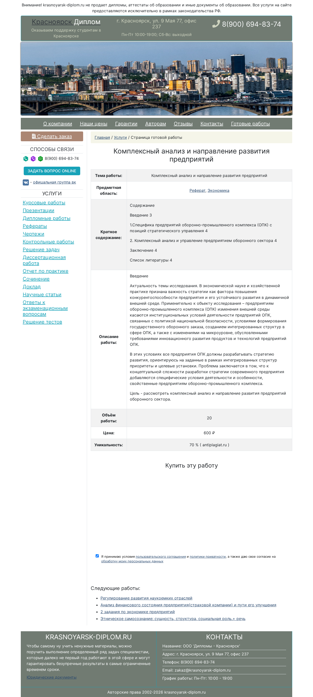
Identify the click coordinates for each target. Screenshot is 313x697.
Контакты (212, 124)
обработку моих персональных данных (132, 561)
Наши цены (93, 124)
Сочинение (36, 279)
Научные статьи (42, 294)
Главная (102, 137)
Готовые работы (250, 124)
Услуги (120, 137)
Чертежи (33, 234)
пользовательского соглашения (161, 556)
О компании (58, 124)
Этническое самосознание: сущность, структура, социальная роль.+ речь (173, 618)
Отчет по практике (45, 271)
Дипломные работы (46, 218)
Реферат (197, 190)
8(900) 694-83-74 (251, 24)
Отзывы (183, 124)
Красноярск (66, 22)
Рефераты (35, 226)
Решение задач (41, 249)
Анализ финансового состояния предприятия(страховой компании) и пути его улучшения (188, 604)
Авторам (155, 124)
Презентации (38, 210)
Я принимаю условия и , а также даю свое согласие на (188, 559)
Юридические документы (52, 677)
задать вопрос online (52, 170)
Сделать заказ (54, 136)
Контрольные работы (48, 242)
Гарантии (126, 124)
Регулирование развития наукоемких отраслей (146, 598)
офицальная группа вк (54, 182)
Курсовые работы (44, 203)
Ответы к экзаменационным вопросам (45, 308)
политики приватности (208, 556)
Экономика (218, 190)
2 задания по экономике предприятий (138, 611)
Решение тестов (42, 322)
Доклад (32, 287)
